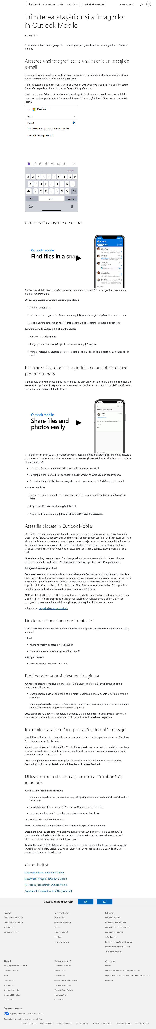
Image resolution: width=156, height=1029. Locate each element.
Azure (6, 975)
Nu (104, 901)
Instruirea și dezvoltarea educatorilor (119, 942)
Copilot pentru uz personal (13, 922)
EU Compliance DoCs (123, 1023)
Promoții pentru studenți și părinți (117, 947)
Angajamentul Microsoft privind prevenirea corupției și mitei (127, 975)
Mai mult (71, 4)
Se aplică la (32, 35)
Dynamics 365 (9, 980)
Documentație (59, 970)
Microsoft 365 (48, 4)
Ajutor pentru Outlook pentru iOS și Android (48, 890)
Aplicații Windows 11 (11, 932)
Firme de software (61, 995)
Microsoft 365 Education (114, 932)
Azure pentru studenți (113, 951)
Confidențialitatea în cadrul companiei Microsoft (123, 970)
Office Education (111, 937)
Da (85, 901)
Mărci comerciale (82, 1023)
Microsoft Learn (60, 975)
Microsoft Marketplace (62, 985)
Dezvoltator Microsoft (62, 965)
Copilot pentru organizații (13, 917)
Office (60, 4)
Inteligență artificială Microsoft (15, 965)
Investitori (109, 980)
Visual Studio (59, 1000)
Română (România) (15, 1008)
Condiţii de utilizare (64, 1023)
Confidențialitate (46, 1023)
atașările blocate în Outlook (53, 608)
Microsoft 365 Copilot (12, 995)
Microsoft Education (112, 917)
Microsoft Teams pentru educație (117, 927)
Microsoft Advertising (12, 990)
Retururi (57, 927)
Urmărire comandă (61, 932)
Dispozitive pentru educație (115, 922)
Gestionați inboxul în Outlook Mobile (44, 872)
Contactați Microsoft (28, 1023)
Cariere (108, 965)
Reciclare (57, 937)
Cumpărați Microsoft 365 (93, 4)
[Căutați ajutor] (141, 3)
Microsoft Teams (10, 1000)
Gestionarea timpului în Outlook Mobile (46, 878)
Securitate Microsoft (11, 970)
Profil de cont (59, 917)
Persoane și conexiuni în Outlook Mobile (46, 884)
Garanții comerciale (61, 942)
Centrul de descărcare (62, 922)
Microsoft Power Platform (63, 990)
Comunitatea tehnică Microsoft (65, 980)
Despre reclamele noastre (102, 1023)
